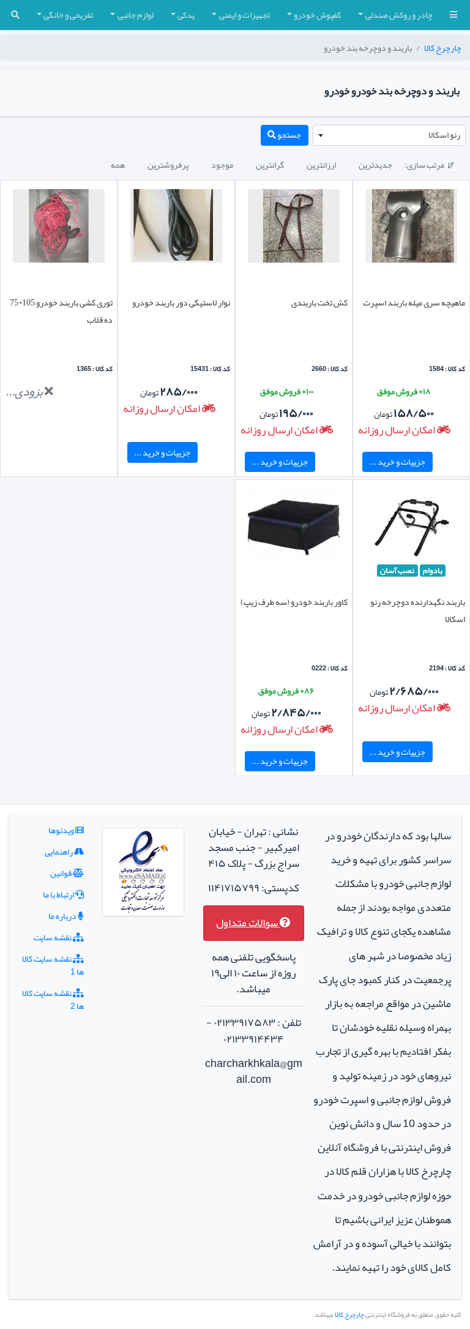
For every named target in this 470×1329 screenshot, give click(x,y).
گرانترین (270, 164)
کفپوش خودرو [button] (317, 14)
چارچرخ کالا (442, 47)
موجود (222, 164)
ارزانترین (321, 164)
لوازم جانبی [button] (136, 14)
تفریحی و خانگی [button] (68, 14)
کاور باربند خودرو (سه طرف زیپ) (294, 601)
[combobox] (389, 135)
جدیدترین (375, 164)
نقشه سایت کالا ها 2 (53, 999)
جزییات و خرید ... (397, 461)
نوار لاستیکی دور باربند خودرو (181, 302)
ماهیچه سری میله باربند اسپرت (414, 302)
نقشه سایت (53, 937)
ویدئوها (61, 830)
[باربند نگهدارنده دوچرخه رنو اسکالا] (411, 527)
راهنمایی (59, 851)
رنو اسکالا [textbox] (444, 134)
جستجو (288, 134)
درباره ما (63, 915)
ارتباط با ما (59, 894)
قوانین (61, 873)
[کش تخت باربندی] (294, 228)
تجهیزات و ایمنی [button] (244, 14)
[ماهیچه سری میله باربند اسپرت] (411, 228)
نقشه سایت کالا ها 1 (53, 965)
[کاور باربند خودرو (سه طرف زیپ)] (294, 527)
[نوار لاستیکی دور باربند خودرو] (176, 228)
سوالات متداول (248, 923)
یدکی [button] (186, 14)
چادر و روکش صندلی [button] (399, 14)
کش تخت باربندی (319, 302)
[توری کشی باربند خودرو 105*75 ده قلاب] (59, 228)
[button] (453, 15)
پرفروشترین (167, 164)
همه (118, 164)
